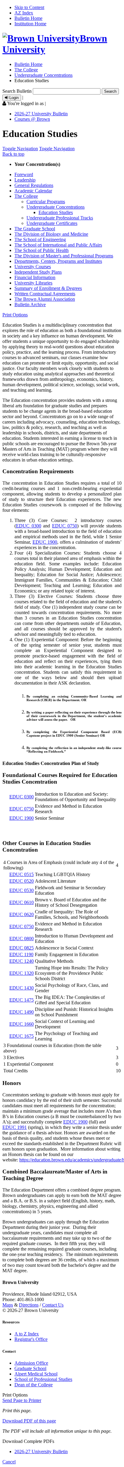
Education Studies (56, 212)
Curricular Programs (45, 201)
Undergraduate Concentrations (43, 75)
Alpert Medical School (35, 1373)
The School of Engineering (40, 239)
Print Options (15, 314)
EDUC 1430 (21, 987)
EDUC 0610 (21, 902)
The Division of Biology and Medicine (51, 234)
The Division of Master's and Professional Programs (63, 255)
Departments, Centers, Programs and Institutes (58, 261)
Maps (7, 1304)
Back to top (13, 154)
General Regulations (33, 185)
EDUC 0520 (21, 881)
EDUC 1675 (21, 1036)
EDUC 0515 (21, 874)
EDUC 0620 (21, 914)
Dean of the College (33, 1384)
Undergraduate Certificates (51, 223)
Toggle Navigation (20, 148)
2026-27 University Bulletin (41, 113)
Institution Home (30, 23)
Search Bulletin (17, 91)
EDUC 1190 (21, 954)
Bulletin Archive (30, 304)
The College (26, 69)
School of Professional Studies (43, 1379)
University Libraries (33, 282)
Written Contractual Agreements (44, 293)
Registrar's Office (31, 1339)
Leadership (25, 179)
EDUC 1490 (21, 1012)
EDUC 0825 (21, 947)
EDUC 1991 (14, 1127)
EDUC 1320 (21, 973)
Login (13, 97)
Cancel (9, 1461)
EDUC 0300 (28, 525)
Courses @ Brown (32, 119)
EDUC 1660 (21, 1024)
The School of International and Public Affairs (58, 244)
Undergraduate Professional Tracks (59, 217)
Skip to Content (29, 7)
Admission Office (31, 1363)
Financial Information (34, 277)
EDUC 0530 (21, 890)
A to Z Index (26, 1333)
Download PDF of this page (29, 1420)
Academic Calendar (33, 190)
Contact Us (53, 1304)
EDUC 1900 (45, 542)
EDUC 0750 (64, 525)
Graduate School (30, 1368)
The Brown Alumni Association (44, 299)
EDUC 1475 (21, 999)
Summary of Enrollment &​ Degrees (48, 288)
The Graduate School (34, 228)
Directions (29, 1304)
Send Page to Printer (21, 1400)
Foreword (23, 174)
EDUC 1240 (21, 961)
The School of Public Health (41, 250)
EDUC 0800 (21, 938)
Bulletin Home (28, 18)
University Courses (32, 266)
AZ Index (23, 12)
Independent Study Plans (38, 272)
